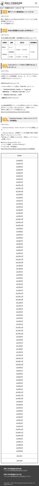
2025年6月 (19, 204)
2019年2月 (19, 423)
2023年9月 (19, 265)
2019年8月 (19, 404)
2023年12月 (19, 256)
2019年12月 (19, 392)
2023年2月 (19, 287)
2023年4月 (19, 281)
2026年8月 (19, 160)
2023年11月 (19, 259)
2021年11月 (19, 330)
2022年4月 (19, 315)
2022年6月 (19, 309)
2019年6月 (19, 411)
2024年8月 (19, 231)
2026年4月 (19, 173)
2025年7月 (19, 200)
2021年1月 (19, 355)
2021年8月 (19, 340)
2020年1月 (19, 389)
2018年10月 (19, 435)
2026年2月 (19, 179)
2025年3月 (19, 213)
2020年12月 (19, 358)
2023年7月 (19, 272)
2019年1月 (19, 426)
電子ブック (8, 19)
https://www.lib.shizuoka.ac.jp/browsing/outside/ (15, 112)
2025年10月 (19, 191)
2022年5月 (19, 312)
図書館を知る (9, 8)
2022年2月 (19, 321)
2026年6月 (19, 166)
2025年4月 (19, 210)
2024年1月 (19, 253)
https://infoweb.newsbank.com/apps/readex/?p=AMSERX (18, 148)
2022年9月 (19, 302)
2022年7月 (19, 305)
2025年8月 (19, 197)
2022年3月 (19, 318)
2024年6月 (19, 237)
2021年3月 (19, 352)
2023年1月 (19, 290)
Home (2, 8)
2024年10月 (19, 225)
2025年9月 (19, 194)
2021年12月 (19, 327)
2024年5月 (19, 241)
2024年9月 (19, 228)
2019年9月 (19, 401)
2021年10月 (19, 333)
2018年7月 (19, 441)
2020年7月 (19, 370)
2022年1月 (19, 324)
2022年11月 (19, 296)
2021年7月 (19, 343)
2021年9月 (19, 336)
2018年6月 (19, 445)
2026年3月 (19, 176)
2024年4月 (19, 244)
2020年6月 (19, 373)
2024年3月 (19, 247)
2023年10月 (19, 262)
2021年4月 (19, 349)
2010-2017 (19, 456)
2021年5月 (19, 346)
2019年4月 (19, 417)
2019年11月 (19, 395)
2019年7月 (19, 408)
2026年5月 (19, 169)
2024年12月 (19, 219)
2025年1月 (19, 216)
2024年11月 (19, 222)
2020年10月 (19, 364)
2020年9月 (19, 367)
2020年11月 (19, 361)
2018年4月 (19, 451)
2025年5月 (19, 207)
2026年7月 (19, 163)
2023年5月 (19, 278)
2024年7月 (19, 234)
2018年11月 (19, 432)
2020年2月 (19, 386)
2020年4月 (19, 380)
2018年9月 (19, 438)
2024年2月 (19, 250)
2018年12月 (19, 429)
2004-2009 (19, 460)
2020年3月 (19, 383)
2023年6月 (19, 275)
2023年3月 (19, 284)
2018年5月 (19, 448)
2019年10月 (19, 398)
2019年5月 (19, 414)
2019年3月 (19, 420)
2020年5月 (19, 377)
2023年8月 (19, 268)
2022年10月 (19, 299)
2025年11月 (19, 188)
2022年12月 (19, 293)
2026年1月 (19, 182)
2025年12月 (19, 185)
